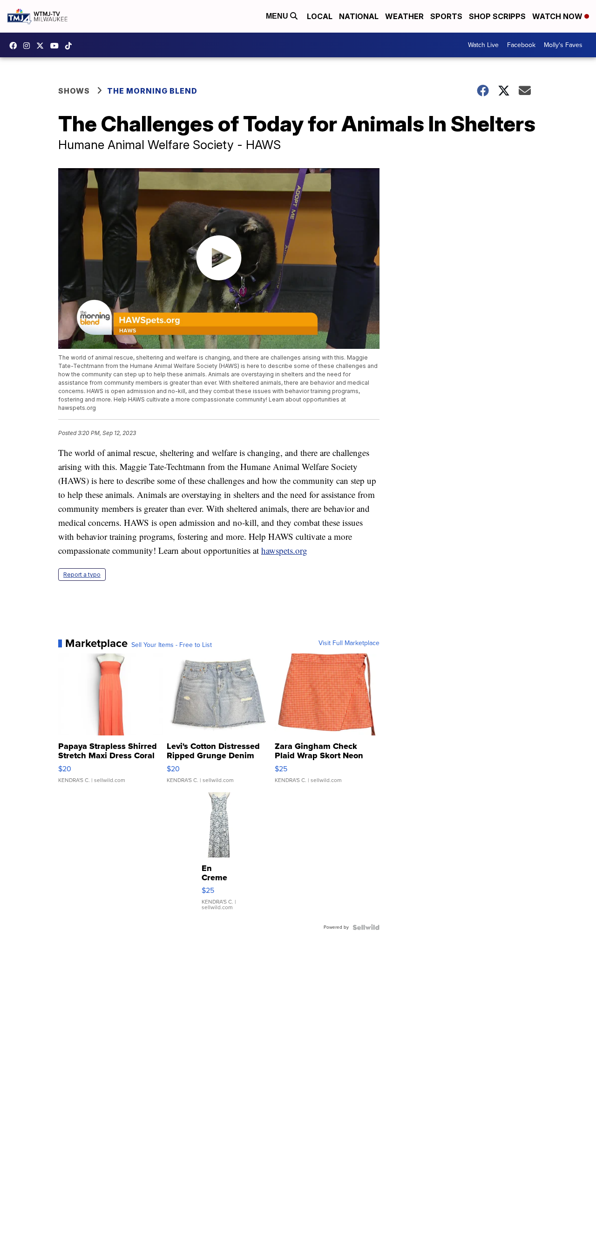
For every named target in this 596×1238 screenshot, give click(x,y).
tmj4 (15, 45)
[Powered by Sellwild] (365, 927)
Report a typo (82, 574)
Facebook (521, 45)
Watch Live (483, 45)
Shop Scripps (497, 16)
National (359, 16)
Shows (74, 90)
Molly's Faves (563, 45)
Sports (446, 16)
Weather (404, 16)
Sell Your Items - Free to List (171, 645)
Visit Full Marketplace (348, 643)
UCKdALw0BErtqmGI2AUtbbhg (56, 45)
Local (319, 16)
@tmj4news (70, 45)
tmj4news (28, 45)
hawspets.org (284, 550)
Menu (278, 16)
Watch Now (558, 16)
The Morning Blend (152, 90)
